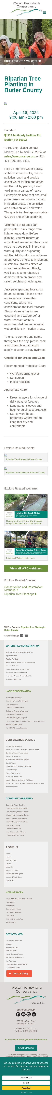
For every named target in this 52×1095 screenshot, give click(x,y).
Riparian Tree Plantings (19, 594)
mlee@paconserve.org (19, 156)
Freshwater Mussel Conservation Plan (19, 676)
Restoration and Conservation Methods (19, 652)
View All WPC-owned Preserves (17, 728)
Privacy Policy (11, 922)
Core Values (10, 915)
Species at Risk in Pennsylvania (17, 753)
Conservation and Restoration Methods (23, 588)
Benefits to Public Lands (14, 724)
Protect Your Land (12, 947)
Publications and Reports (14, 874)
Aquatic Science (11, 656)
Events (15, 627)
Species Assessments (13, 756)
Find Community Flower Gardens (17, 812)
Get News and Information (15, 957)
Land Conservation (18, 691)
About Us (12, 847)
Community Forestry (13, 825)
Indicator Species (12, 787)
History (8, 857)
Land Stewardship (12, 704)
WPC (6, 627)
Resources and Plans (13, 679)
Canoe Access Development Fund (17, 669)
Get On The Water (12, 666)
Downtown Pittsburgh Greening (16, 808)
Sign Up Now (26, 1048)
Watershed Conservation (22, 646)
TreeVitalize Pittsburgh (13, 828)
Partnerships (10, 905)
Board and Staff (11, 860)
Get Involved (14, 934)
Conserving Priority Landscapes (17, 701)
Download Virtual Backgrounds (16, 964)
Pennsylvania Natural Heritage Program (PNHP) (22, 749)
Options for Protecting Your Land (17, 711)
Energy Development (13, 773)
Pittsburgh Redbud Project (15, 835)
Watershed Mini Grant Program (16, 672)
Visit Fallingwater (11, 951)
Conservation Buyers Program (16, 718)
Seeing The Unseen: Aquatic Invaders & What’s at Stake (25, 783)
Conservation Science (20, 740)
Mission (8, 853)
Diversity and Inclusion (13, 912)
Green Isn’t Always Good (14, 776)
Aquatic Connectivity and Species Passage (20, 662)
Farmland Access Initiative (15, 708)
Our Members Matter (13, 968)
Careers (8, 864)
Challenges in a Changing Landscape (18, 766)
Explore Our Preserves (14, 697)
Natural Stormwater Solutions (16, 832)
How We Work (14, 892)
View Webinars (11, 961)
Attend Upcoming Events (14, 954)
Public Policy (10, 902)
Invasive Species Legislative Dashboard (19, 780)
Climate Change (11, 770)
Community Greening (19, 798)
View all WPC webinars (26, 568)
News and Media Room (14, 877)
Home (7, 61)
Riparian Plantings (12, 659)
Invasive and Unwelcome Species (17, 759)
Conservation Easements (14, 714)
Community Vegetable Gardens (16, 822)
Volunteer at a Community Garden (17, 815)
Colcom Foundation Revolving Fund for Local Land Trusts (25, 721)
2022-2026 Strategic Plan (14, 919)
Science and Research (14, 746)
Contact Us (10, 880)
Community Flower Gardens (15, 805)
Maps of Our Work (12, 870)
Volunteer (9, 944)
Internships (9, 867)
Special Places (11, 763)
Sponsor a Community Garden (16, 818)
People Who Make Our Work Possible (19, 899)
